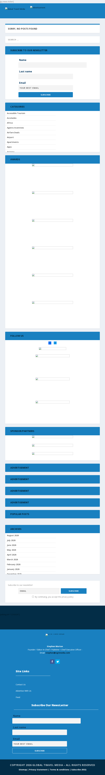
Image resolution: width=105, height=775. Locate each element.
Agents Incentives (15, 127)
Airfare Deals (13, 132)
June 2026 (11, 545)
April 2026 (11, 554)
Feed (18, 697)
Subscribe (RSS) (78, 769)
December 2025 (14, 574)
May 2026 (11, 550)
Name (22, 60)
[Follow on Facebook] (52, 661)
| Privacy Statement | (38, 769)
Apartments (13, 142)
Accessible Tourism (16, 113)
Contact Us (21, 684)
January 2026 (13, 569)
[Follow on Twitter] (58, 661)
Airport (10, 137)
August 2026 (13, 535)
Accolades (11, 118)
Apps (9, 147)
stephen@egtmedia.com (58, 652)
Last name (25, 71)
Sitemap (23, 769)
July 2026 (11, 540)
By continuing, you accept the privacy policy (53, 597)
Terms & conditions (60, 769)
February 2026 (13, 564)
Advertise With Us (23, 690)
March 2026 (12, 559)
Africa (10, 122)
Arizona (10, 151)
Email (22, 82)
